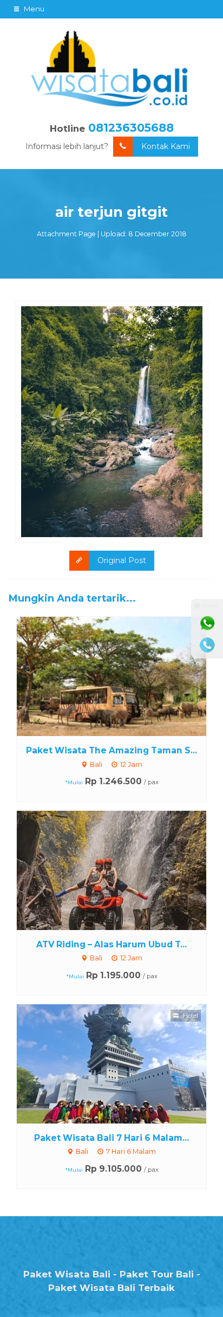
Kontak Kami (165, 146)
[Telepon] (207, 645)
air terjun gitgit (111, 212)
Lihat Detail (121, 676)
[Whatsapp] (207, 623)
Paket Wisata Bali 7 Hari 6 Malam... (111, 1138)
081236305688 (131, 127)
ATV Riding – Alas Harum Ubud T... (111, 944)
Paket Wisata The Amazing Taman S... (111, 750)
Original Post (121, 560)
